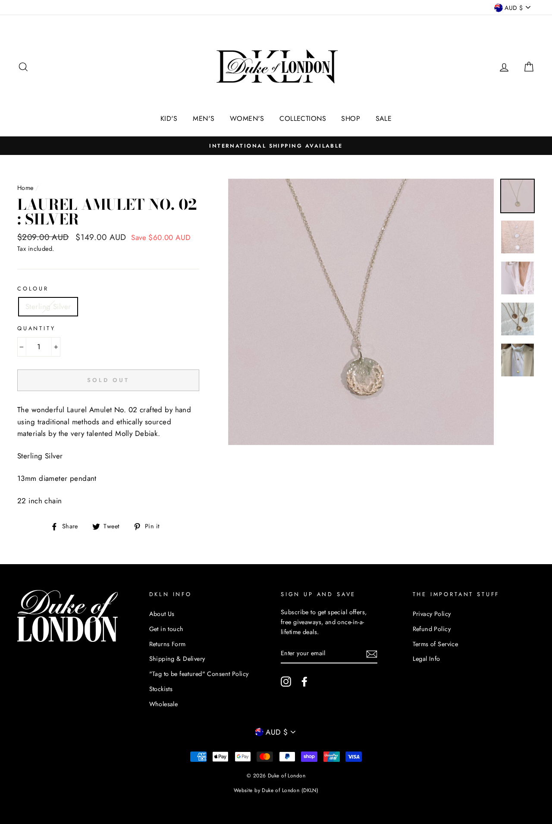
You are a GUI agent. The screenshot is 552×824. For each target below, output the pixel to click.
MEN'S (203, 118)
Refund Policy (432, 629)
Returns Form (167, 644)
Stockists (161, 689)
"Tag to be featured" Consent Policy (199, 673)
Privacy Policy (432, 613)
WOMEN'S (247, 118)
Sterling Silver (48, 306)
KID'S (169, 118)
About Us (162, 613)
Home (25, 187)
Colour (33, 288)
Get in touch (166, 629)
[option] (276, 146)
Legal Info (426, 658)
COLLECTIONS (302, 118)
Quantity (36, 328)
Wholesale (163, 704)
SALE (384, 118)
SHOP (350, 118)
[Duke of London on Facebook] (304, 681)
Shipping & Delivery (177, 658)
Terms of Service (435, 644)
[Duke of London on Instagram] (286, 681)
